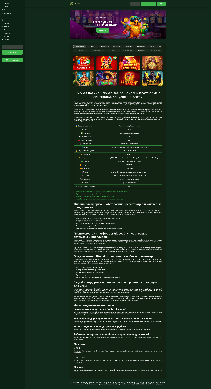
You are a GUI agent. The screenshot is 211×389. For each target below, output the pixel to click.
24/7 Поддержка (14, 60)
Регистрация (149, 4)
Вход (135, 4)
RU (161, 4)
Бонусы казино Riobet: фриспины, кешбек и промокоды (95, 196)
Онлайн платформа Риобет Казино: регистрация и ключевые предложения (102, 191)
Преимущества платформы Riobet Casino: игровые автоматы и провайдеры (102, 194)
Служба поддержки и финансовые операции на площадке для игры (99, 199)
